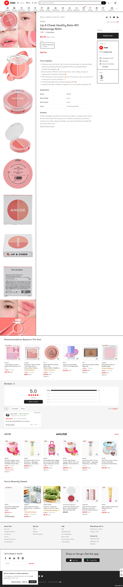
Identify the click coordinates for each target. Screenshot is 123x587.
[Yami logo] (9, 3)
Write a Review (50, 32)
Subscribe (31, 563)
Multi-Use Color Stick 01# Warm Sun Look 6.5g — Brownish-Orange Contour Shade (89, 508)
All (18, 3)
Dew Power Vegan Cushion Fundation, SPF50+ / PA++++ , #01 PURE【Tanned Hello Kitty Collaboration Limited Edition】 (13, 462)
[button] (34, 3)
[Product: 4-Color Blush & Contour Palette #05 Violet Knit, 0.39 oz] (13, 352)
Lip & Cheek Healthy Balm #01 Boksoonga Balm (12, 507)
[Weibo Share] (107, 17)
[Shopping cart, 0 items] (115, 3)
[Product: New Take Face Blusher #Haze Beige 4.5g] (90, 352)
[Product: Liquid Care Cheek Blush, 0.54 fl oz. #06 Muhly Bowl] (71, 352)
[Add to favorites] (118, 22)
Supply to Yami (94, 531)
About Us (6, 529)
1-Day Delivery (66, 541)
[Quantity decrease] (112, 30)
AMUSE (42, 21)
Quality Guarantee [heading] (9, 531)
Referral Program (38, 534)
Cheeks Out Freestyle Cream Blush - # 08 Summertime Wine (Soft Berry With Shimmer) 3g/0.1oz (71, 508)
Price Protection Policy (68, 539)
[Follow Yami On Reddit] (23, 558)
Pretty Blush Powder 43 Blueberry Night (108, 365)
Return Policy (65, 536)
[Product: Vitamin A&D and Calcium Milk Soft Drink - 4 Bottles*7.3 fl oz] (32, 494)
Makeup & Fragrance (53, 17)
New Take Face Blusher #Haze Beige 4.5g (90, 365)
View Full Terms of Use (47, 126)
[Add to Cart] (19, 359)
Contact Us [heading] (7, 534)
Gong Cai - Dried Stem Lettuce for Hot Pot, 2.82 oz (51, 507)
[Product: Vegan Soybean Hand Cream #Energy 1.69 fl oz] (110, 494)
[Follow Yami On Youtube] (14, 558)
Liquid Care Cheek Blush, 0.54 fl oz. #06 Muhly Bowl (70, 365)
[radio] (47, 45)
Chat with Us (118, 585)
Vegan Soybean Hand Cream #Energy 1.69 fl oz (110, 507)
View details (105, 66)
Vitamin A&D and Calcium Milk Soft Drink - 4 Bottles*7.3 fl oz (32, 508)
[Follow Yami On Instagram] (18, 558)
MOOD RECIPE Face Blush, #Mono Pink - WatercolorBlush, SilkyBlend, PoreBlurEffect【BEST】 (51, 366)
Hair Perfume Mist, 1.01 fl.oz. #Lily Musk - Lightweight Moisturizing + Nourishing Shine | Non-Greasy (32, 462)
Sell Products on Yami (96, 529)
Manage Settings (16, 581)
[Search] (103, 2)
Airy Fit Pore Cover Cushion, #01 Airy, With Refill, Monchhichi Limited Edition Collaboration (110, 462)
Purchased (15, 408)
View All (117, 434)
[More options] (39, 424)
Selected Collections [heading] (10, 539)
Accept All (32, 581)
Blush (63, 17)
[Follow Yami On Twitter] (10, 558)
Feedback (92, 544)
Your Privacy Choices (53, 582)
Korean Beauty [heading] (8, 541)
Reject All (24, 581)
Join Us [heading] (6, 536)
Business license (42, 582)
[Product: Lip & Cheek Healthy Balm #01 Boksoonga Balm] (13, 494)
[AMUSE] (61, 434)
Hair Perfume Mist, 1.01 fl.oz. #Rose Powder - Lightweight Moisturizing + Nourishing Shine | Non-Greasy (90, 462)
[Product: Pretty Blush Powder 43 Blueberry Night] (110, 352)
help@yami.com (94, 541)
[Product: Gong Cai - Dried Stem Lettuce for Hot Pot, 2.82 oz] (51, 494)
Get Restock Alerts (10, 516)
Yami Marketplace (66, 534)
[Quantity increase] (118, 30)
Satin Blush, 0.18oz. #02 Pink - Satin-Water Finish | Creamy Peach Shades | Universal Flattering (32, 366)
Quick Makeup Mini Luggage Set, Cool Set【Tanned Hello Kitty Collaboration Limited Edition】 (51, 462)
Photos (23, 408)
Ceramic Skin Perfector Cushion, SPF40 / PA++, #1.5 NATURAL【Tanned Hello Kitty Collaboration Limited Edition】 (71, 462)
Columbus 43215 (107, 52)
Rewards (35, 531)
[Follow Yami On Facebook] (5, 558)
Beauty (22, 3)
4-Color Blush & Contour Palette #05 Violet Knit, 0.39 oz (12, 366)
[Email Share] (114, 17)
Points (34, 529)
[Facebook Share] (110, 17)
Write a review (33, 402)
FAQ (63, 529)
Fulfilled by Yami (66, 531)
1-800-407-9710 (94, 539)
